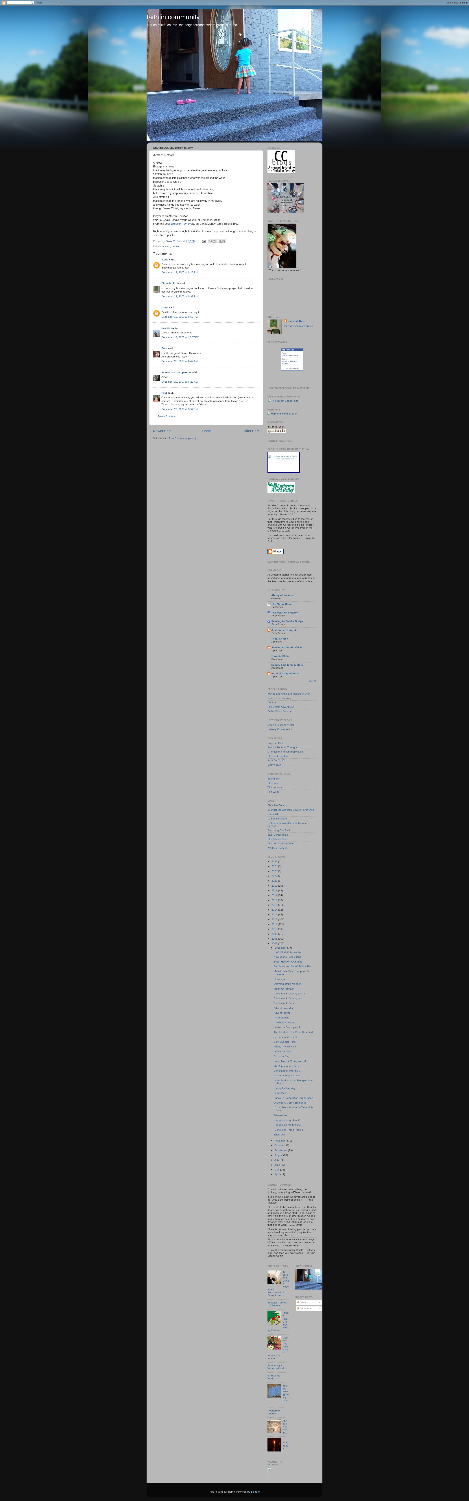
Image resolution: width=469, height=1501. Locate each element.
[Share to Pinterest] (224, 241)
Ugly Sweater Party (285, 1041)
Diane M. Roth (170, 283)
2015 (275, 905)
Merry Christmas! (284, 988)
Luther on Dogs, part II (287, 1027)
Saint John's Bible (277, 834)
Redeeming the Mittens (287, 1125)
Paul (164, 393)
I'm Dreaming (281, 1017)
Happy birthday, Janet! (287, 1120)
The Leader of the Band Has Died (293, 1032)
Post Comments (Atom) (182, 438)
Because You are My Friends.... (277, 1304)
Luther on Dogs (283, 1051)
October (279, 1145)
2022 (275, 876)
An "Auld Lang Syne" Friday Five (292, 966)
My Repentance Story (286, 1066)
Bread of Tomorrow (182, 223)
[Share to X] (217, 241)
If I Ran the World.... (273, 1377)
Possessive (280, 1115)
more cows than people (176, 372)
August (278, 1155)
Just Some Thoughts (284, 630)
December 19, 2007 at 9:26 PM (179, 272)
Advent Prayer (282, 1012)
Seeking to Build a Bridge (287, 621)
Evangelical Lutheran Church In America (290, 809)
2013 (275, 914)
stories (285, 364)
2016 (275, 900)
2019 (275, 885)
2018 (275, 890)
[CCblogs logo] (281, 172)
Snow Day (279, 1134)
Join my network (292, 369)
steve (164, 307)
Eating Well (273, 778)
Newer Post (162, 431)
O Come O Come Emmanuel (290, 1102)
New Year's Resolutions (287, 957)
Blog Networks (287, 350)
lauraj (164, 259)
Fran (164, 348)
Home (207, 431)
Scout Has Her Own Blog (288, 961)
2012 (275, 919)
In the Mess (280, 1093)
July (277, 1160)
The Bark (272, 783)
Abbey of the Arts (282, 595)
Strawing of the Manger (287, 984)
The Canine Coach (278, 839)
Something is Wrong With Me (290, 1061)
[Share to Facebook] (221, 241)
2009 (275, 934)
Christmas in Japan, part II (289, 998)
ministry (285, 361)
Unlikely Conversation (280, 729)
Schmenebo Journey (279, 698)
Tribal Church (279, 638)
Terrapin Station (281, 656)
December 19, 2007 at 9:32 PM (179, 296)
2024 (275, 866)
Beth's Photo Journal (279, 711)
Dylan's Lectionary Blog (281, 725)
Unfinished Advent (284, 1022)
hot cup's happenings (285, 673)
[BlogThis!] (214, 241)
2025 (275, 861)
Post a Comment (167, 416)
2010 (275, 929)
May (277, 1169)
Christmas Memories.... (287, 1070)
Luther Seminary (277, 818)
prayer (175, 246)
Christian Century (277, 805)
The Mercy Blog (281, 604)
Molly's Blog (274, 765)
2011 (275, 924)
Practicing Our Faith (279, 830)
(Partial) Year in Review (287, 952)
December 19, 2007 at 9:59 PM (179, 316)
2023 (275, 871)
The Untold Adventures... (281, 707)
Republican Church (273, 1412)
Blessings (279, 979)
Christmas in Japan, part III (289, 993)
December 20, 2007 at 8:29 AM (179, 381)
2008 (275, 938)
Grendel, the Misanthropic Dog (285, 751)
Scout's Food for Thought (282, 747)
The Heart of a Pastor (284, 612)
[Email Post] (203, 241)
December (280, 947)
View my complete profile (298, 326)
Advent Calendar (283, 1008)
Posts (302, 1302)
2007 (275, 943)
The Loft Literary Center (281, 843)
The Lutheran (275, 787)
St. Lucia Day (281, 1056)
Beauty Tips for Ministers (287, 665)
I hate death (285, 1444)
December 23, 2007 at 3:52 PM (179, 409)
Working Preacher (277, 848)
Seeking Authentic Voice (286, 647)
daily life (293, 361)
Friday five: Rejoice (285, 1046)
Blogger (255, 1491)
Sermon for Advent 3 (286, 1037)
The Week (273, 791)
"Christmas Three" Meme (288, 1130)
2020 (275, 880)
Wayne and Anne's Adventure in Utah (288, 693)
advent (166, 246)
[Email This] (210, 241)
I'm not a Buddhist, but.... (288, 1075)
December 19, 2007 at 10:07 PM (180, 337)
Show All (312, 681)
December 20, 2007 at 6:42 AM (179, 361)
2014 (275, 909)
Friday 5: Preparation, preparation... (294, 1098)
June (277, 1165)
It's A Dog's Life (276, 760)
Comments (305, 1308)
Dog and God (275, 743)
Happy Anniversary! (285, 1088)
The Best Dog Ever (278, 756)
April (277, 1174)
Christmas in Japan (285, 1003)
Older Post (251, 431)
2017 (275, 895)
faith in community (173, 17)
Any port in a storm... (284, 1426)
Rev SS (165, 328)
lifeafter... (272, 702)
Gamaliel (272, 814)
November (280, 1140)
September (281, 1150)
